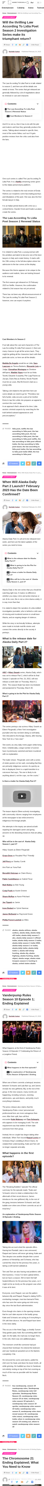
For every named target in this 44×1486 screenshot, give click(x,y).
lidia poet (16, 429)
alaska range (24, 958)
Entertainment (12, 13)
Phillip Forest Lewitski (11, 920)
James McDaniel (9, 914)
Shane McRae (8, 896)
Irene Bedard (7, 908)
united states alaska (27, 963)
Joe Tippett (7, 902)
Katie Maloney (17, 1119)
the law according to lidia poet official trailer (26, 441)
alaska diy (24, 953)
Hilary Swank (14, 672)
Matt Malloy (7, 885)
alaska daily (24, 933)
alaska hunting (26, 956)
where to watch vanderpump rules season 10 (26, 1424)
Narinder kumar (14, 51)
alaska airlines (25, 930)
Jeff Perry (6, 861)
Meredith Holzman (10, 873)
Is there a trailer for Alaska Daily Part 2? (22, 573)
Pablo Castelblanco (10, 879)
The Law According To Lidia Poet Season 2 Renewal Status (20, 110)
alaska (15, 930)
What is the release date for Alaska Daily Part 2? (20, 559)
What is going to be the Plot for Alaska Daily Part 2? (21, 566)
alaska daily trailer (19, 948)
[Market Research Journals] (17, 2)
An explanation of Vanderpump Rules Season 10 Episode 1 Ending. (21, 1073)
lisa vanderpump (19, 1386)
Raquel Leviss (32, 1138)
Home (4, 13)
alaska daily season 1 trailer (29, 940)
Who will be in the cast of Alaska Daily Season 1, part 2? (22, 580)
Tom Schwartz (33, 1119)
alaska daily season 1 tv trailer (25, 945)
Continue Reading (8, 978)
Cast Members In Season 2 (21, 116)
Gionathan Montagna (17, 369)
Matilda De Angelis (10, 363)
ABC (4, 672)
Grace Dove (7, 856)
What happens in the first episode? (22, 1068)
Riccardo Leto (33, 366)
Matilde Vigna (17, 372)
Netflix (19, 182)
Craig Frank (7, 891)
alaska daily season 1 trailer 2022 (26, 943)
